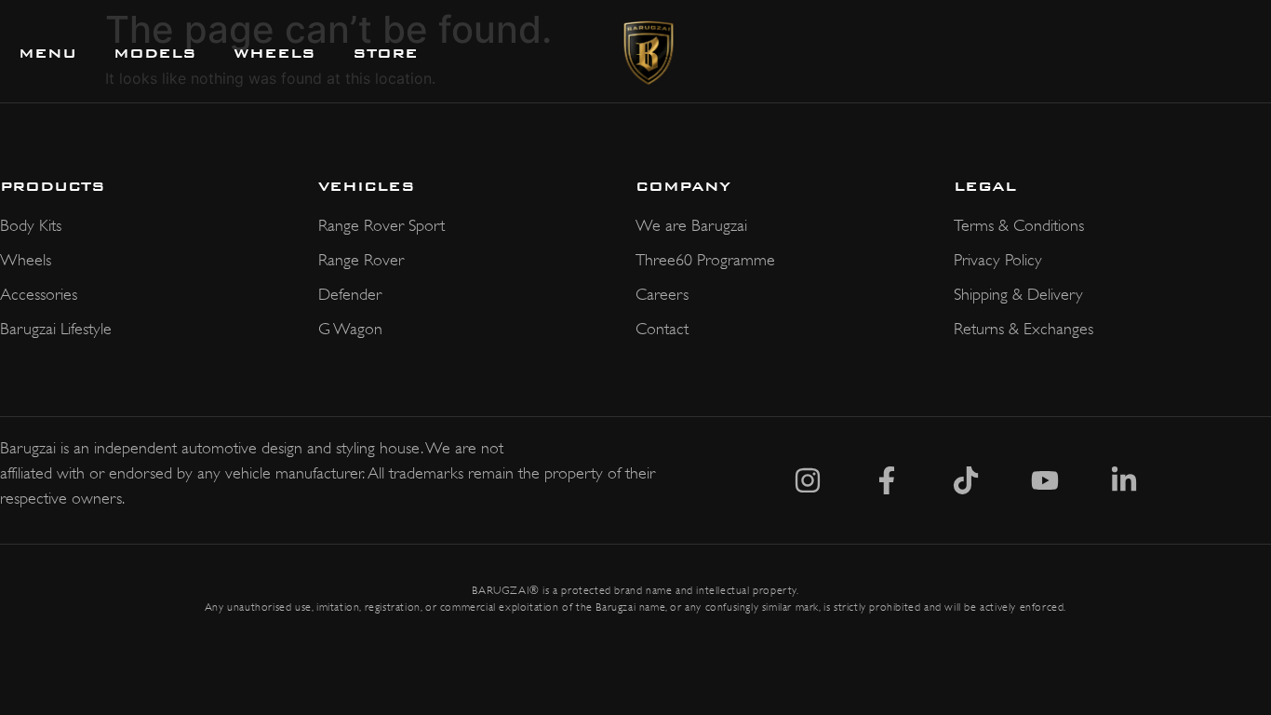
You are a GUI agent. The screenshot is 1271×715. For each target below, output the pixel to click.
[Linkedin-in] (1124, 480)
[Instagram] (808, 480)
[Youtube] (1045, 480)
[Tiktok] (966, 480)
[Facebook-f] (887, 480)
